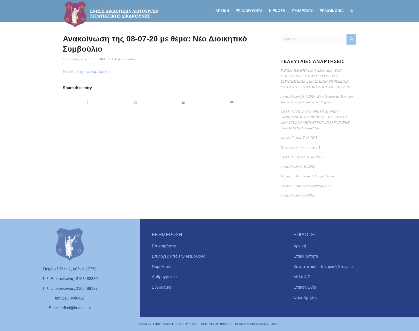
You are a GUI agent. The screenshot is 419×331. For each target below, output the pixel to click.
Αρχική (299, 246)
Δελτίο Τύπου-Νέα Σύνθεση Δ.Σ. (306, 185)
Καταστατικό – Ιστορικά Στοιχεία (323, 266)
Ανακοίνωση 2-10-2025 (298, 166)
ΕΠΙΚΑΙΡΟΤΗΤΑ (108, 59)
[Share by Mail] (232, 102)
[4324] (111, 14)
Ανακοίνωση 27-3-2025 (298, 195)
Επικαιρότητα (164, 246)
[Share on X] (136, 102)
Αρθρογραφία (164, 277)
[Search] (351, 11)
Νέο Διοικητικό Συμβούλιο (86, 71)
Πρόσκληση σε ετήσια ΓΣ (301, 147)
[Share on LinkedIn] (184, 102)
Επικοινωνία (304, 287)
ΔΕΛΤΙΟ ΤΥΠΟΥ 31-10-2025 (301, 157)
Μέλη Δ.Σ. (302, 277)
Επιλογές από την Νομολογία (179, 256)
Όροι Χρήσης (305, 297)
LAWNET (275, 324)
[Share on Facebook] (87, 102)
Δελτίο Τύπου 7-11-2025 (299, 137)
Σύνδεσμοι (161, 287)
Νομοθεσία (162, 266)
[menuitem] (222, 11)
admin (132, 59)
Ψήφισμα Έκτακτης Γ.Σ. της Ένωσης (308, 176)
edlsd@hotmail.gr (76, 308)
